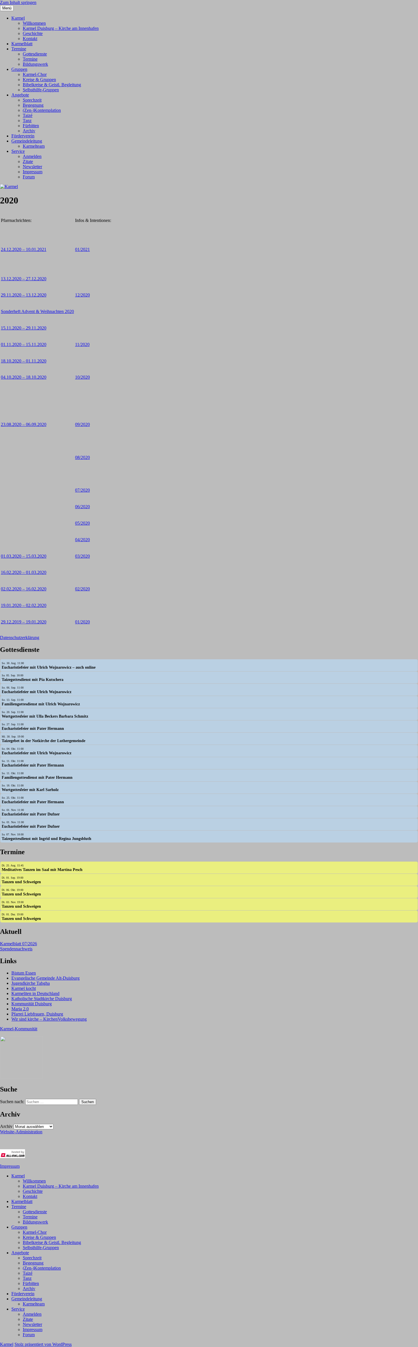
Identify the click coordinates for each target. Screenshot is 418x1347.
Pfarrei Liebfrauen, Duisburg (37, 1014)
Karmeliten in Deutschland (35, 993)
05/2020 (82, 523)
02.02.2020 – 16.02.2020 (23, 588)
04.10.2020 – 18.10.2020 (23, 377)
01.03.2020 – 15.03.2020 (23, 556)
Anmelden (32, 156)
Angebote (20, 94)
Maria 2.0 (20, 1008)
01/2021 (82, 249)
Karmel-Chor (35, 74)
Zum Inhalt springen (18, 2)
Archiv (29, 130)
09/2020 (82, 424)
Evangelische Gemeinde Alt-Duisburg (45, 978)
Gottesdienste (35, 54)
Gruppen (19, 69)
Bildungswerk (35, 64)
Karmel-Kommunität (18, 1028)
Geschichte (33, 33)
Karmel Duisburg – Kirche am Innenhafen (61, 28)
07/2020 (82, 490)
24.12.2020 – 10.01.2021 (23, 249)
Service (18, 151)
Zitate (28, 161)
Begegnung (33, 105)
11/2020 (82, 344)
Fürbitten (31, 125)
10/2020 (82, 377)
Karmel (18, 18)
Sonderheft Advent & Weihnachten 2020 (37, 311)
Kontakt (30, 38)
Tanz (27, 120)
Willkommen (34, 23)
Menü (6, 8)
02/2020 (82, 588)
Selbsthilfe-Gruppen (41, 89)
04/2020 (82, 539)
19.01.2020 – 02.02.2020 (23, 605)
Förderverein (22, 135)
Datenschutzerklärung (19, 637)
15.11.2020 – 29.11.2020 (23, 328)
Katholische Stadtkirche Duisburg (41, 998)
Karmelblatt (21, 43)
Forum (29, 176)
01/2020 (82, 621)
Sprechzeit (32, 100)
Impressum (32, 171)
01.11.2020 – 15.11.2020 (23, 344)
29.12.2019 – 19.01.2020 (23, 621)
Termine (18, 48)
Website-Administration (21, 1131)
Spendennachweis (16, 948)
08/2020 (82, 457)
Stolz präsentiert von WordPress (43, 1344)
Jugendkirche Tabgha (30, 983)
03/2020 (82, 556)
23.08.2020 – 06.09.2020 (23, 424)
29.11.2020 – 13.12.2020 (23, 295)
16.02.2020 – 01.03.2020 (23, 572)
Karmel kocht (23, 988)
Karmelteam (34, 146)
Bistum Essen (23, 973)
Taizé (27, 115)
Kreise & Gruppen (39, 79)
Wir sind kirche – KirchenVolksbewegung (49, 1019)
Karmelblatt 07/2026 (18, 943)
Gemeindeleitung (26, 141)
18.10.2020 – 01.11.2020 (23, 361)
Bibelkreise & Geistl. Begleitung (52, 84)
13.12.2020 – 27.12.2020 (23, 278)
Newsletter (32, 166)
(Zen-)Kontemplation (42, 110)
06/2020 (82, 506)
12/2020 (82, 295)
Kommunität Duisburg (31, 1003)
